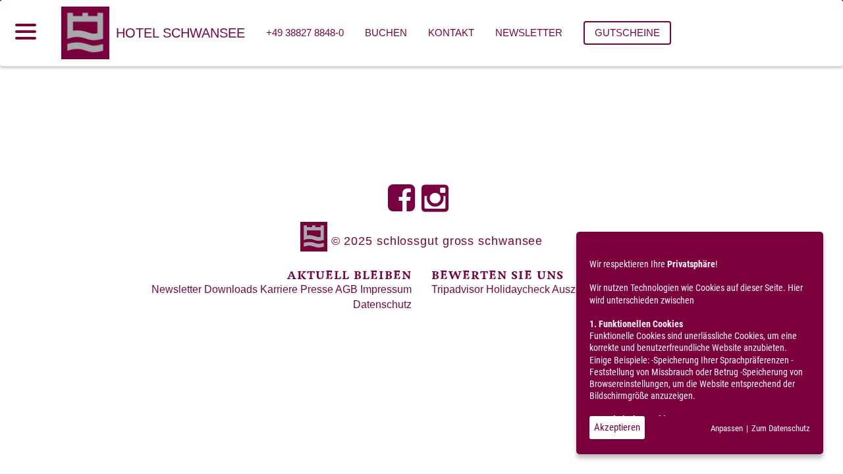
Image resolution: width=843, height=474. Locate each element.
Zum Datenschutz (780, 428)
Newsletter (176, 289)
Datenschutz (382, 304)
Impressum (386, 289)
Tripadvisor (457, 289)
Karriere (279, 289)
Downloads (231, 289)
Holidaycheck (518, 289)
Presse (316, 289)
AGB (346, 289)
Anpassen (727, 428)
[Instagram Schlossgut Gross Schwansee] (438, 205)
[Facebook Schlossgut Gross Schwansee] (405, 205)
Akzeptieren (617, 427)
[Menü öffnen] (25, 31)
